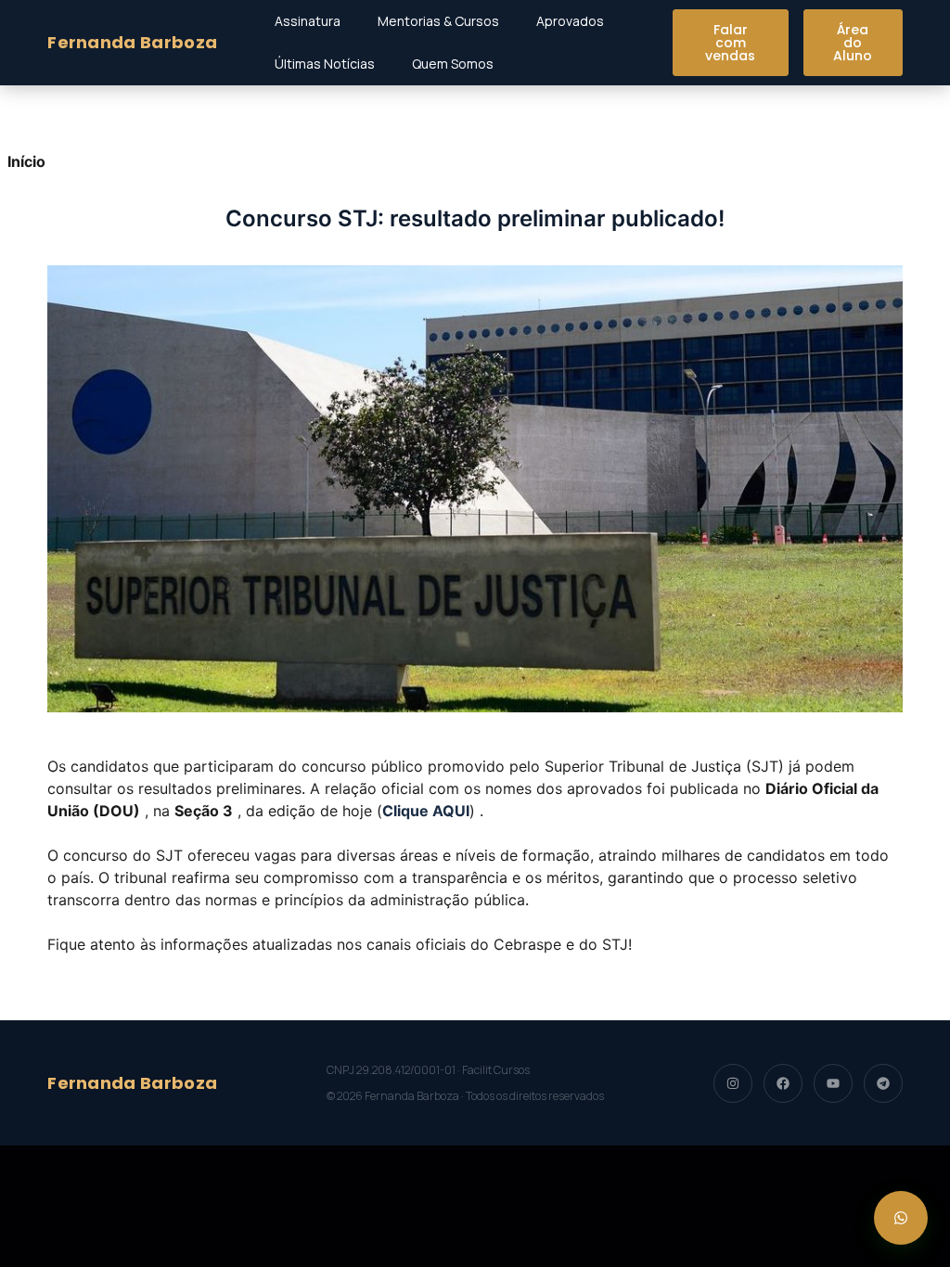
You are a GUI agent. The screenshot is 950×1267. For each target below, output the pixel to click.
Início (26, 161)
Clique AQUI (425, 810)
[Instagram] (732, 1083)
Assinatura (307, 21)
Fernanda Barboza (132, 42)
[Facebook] (783, 1083)
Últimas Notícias (325, 63)
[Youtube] (833, 1083)
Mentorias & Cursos (438, 21)
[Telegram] (883, 1083)
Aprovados (570, 21)
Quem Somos (453, 63)
